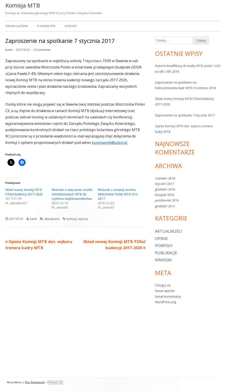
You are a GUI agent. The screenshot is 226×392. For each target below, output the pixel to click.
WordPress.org (165, 302)
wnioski (163, 260)
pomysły (164, 245)
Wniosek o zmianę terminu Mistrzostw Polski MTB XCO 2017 (118, 194)
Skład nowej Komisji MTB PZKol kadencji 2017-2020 (24, 192)
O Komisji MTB (46, 26)
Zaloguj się (163, 285)
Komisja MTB (22, 5)
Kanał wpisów (165, 291)
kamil (8, 50)
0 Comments (42, 50)
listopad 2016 (164, 195)
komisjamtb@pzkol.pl (110, 142)
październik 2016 (167, 200)
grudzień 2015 (165, 206)
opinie (161, 238)
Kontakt (71, 26)
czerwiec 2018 (165, 178)
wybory (83, 219)
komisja (71, 219)
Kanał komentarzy (168, 296)
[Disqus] (75, 316)
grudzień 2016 (165, 189)
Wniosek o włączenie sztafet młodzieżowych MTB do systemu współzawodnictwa (72, 194)
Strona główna (16, 26)
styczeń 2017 (164, 184)
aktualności (52, 219)
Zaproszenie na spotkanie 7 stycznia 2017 (185, 115)
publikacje (166, 252)
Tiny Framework (35, 382)
